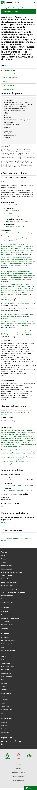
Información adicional (9, 85)
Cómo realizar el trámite (9, 74)
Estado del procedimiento (10, 89)
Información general (9, 70)
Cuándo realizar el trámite (10, 78)
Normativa (5, 81)
